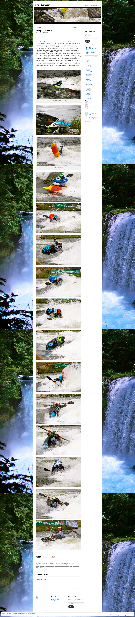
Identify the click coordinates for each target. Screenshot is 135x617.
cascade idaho (73, 563)
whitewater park (76, 566)
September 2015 (89, 74)
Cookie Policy (24, 614)
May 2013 (88, 94)
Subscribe (71, 606)
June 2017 (88, 62)
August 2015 (88, 75)
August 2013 (88, 90)
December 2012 (88, 98)
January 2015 (88, 81)
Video (68, 23)
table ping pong (69, 566)
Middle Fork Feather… (93, 110)
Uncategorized (48, 563)
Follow (87, 41)
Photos (59, 23)
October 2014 (88, 83)
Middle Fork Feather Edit (90, 52)
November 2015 (89, 71)
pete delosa (42, 566)
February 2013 (88, 97)
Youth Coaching (74, 23)
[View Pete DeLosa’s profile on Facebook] (36, 598)
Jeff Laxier (91, 107)
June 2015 (88, 78)
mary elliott (71, 564)
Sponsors (64, 23)
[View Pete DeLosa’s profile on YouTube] (39, 598)
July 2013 (88, 92)
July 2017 (88, 61)
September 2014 (89, 84)
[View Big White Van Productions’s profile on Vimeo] (40, 598)
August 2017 (88, 60)
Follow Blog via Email (90, 31)
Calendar (45, 23)
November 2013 (89, 88)
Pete (47, 32)
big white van (63, 563)
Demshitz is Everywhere (76, 27)
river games (54, 566)
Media (55, 23)
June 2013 (88, 93)
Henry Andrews (92, 102)
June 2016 (88, 70)
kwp (68, 564)
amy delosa (58, 563)
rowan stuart (59, 566)
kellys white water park (62, 564)
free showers (55, 564)
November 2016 (89, 66)
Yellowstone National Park (93, 103)
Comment (76, 589)
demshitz (45, 564)
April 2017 (88, 64)
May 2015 (88, 79)
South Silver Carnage (89, 49)
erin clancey (50, 564)
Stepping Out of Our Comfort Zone (92, 48)
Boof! (87, 53)
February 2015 (88, 80)
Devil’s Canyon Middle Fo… (94, 118)
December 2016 (88, 65)
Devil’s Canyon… (92, 117)
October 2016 (88, 67)
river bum (50, 566)
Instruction (50, 23)
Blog (41, 23)
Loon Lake (88, 51)
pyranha (46, 566)
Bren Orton (68, 563)
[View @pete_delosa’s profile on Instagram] (37, 598)
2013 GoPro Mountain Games (42, 27)
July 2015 (88, 76)
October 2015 (88, 72)
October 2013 (88, 89)
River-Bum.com (42, 4)
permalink (43, 567)
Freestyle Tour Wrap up (44, 30)
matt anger (76, 564)
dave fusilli (41, 564)
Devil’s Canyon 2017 (92, 111)
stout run (64, 566)
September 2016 (89, 69)
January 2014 (88, 86)
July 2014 (88, 85)
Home (37, 23)
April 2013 (88, 95)
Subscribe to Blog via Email (74, 596)
